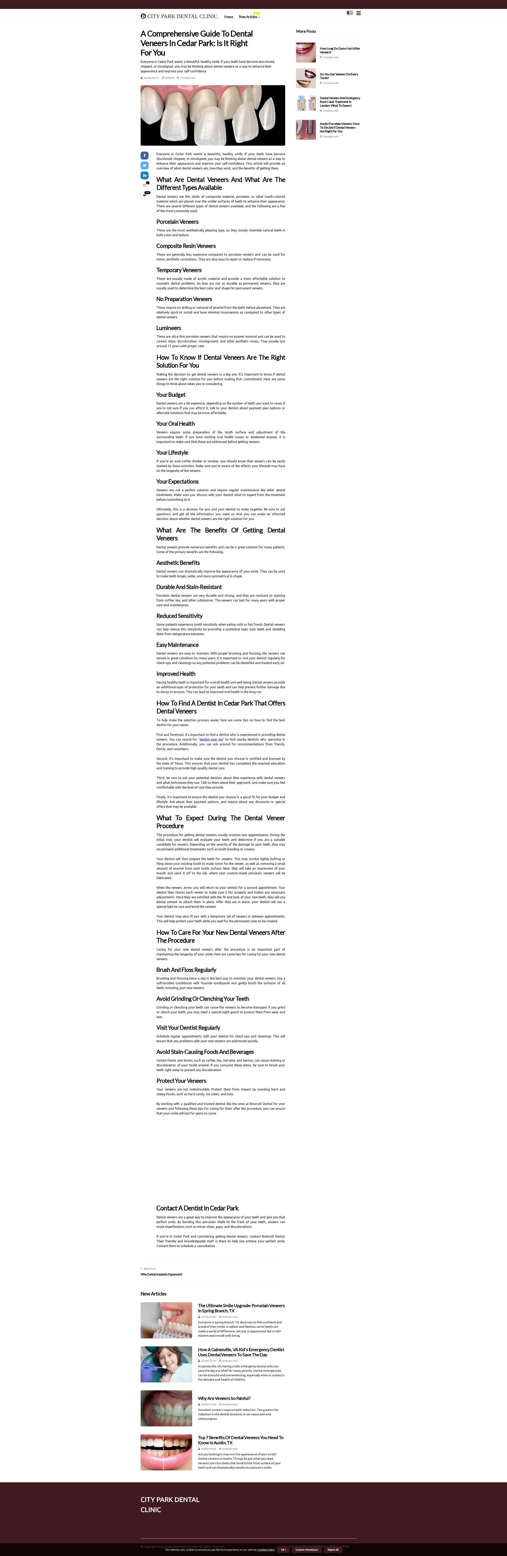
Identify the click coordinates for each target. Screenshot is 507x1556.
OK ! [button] (283, 1549)
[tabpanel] (213, 115)
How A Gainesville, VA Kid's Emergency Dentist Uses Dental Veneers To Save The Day (241, 1352)
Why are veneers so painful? (224, 1398)
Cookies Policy (265, 1549)
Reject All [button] (333, 1549)
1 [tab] (213, 140)
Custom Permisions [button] (307, 1549)
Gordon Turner (151, 77)
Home (228, 17)
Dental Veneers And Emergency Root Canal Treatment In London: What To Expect (340, 101)
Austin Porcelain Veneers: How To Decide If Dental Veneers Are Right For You (339, 127)
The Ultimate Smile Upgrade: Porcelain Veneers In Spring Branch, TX (241, 1308)
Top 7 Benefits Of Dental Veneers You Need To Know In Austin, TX (241, 1440)
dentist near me (211, 739)
